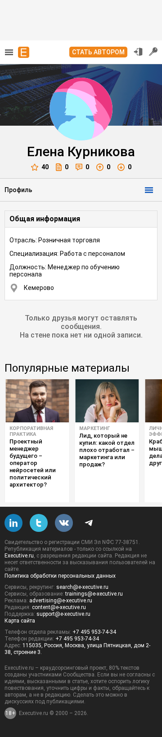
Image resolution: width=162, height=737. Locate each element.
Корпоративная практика (31, 431)
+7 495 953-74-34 (94, 632)
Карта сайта (19, 621)
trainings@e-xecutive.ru (94, 594)
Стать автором (98, 52)
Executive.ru (19, 556)
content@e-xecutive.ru (59, 607)
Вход (138, 51)
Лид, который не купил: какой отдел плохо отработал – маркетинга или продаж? (107, 450)
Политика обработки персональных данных (60, 576)
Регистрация (153, 51)
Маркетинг (94, 428)
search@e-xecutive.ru (82, 587)
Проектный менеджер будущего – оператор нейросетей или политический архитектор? (32, 463)
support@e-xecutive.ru (63, 614)
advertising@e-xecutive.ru (60, 600)
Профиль (18, 189)
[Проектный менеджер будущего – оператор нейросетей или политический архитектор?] (37, 400)
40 (45, 167)
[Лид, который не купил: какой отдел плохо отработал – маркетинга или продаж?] (107, 400)
